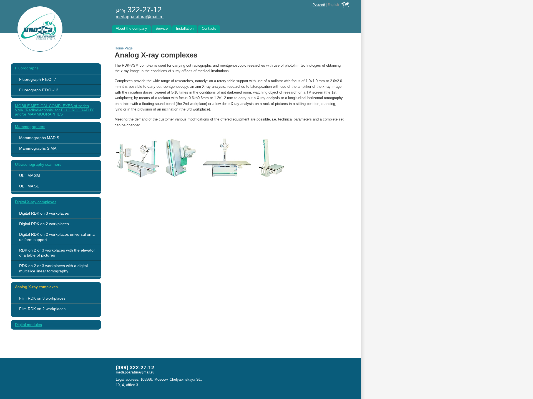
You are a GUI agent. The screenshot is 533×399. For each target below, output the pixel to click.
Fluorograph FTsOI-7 (37, 79)
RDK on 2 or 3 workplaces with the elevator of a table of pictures (57, 253)
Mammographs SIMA (37, 148)
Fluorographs (27, 68)
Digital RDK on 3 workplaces (44, 213)
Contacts (209, 28)
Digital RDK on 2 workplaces (44, 224)
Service (161, 28)
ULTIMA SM (29, 175)
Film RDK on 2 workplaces (42, 309)
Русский (319, 5)
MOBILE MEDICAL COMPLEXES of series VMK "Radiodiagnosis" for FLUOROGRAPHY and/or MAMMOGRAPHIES (54, 110)
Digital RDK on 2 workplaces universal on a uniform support (57, 237)
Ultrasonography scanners (38, 164)
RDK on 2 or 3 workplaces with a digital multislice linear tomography (53, 268)
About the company (131, 28)
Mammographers (30, 127)
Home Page (124, 48)
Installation (184, 28)
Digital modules (28, 325)
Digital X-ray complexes (35, 202)
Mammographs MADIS (39, 137)
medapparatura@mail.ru (140, 16)
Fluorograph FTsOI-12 (38, 90)
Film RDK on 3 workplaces (42, 298)
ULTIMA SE (29, 186)
